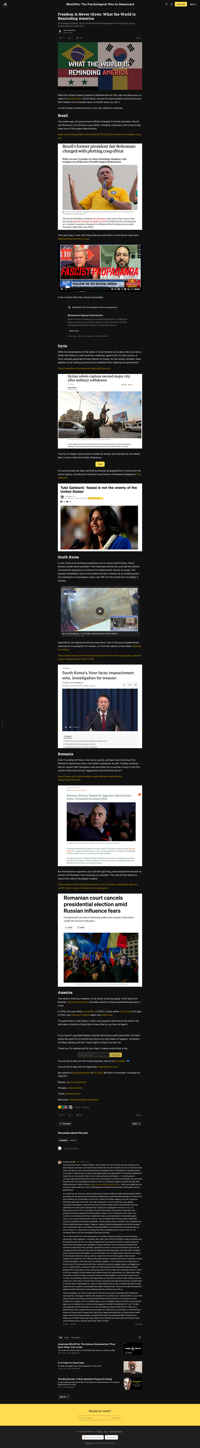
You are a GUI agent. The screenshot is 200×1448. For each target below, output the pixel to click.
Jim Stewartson (69, 30)
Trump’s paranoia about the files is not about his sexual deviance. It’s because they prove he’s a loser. (89, 1383)
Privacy (99, 1431)
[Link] (54, 115)
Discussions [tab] (75, 1337)
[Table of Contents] (2, 724)
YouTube (97, 1072)
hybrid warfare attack (78, 1002)
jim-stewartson (78, 1082)
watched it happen (80, 1015)
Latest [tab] (66, 1337)
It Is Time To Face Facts (71, 1362)
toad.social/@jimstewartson (84, 1099)
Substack (88, 1443)
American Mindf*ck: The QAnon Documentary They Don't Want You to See (86, 1345)
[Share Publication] (171, 4)
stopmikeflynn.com (108, 1066)
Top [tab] (60, 1337)
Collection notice (116, 1431)
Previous (66, 1123)
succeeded (88, 1011)
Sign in (193, 4)
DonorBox (120, 1061)
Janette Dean (68, 1162)
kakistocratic (75, 98)
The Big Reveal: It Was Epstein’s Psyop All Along (85, 1378)
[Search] (166, 4)
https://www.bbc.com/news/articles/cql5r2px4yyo (84, 368)
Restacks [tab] (73, 1140)
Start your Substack (94, 1437)
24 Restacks (85, 1107)
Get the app (111, 1437)
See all (62, 1397)
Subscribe (181, 4)
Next (135, 1123)
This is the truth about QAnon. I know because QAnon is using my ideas (86, 1350)
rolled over (106, 1015)
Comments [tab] (63, 1140)
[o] (100, 611)
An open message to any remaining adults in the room (79, 1366)
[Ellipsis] (141, 1162)
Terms (105, 1431)
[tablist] (68, 1140)
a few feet (125, 1011)
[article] (100, 1350)
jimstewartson (75, 1088)
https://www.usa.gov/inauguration (104, 1184)
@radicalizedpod (82, 1072)
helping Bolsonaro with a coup (73, 238)
